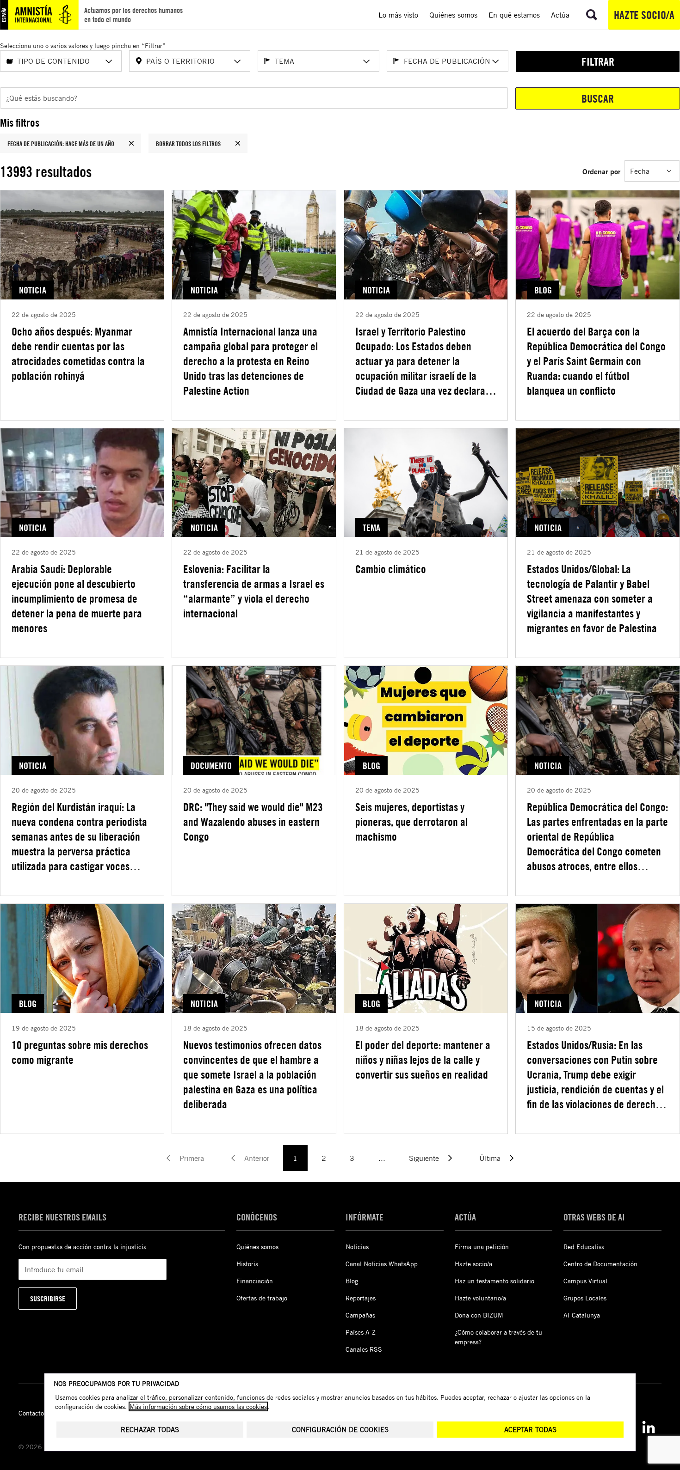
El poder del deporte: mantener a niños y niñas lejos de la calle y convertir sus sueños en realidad (422, 1059)
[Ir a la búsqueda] (591, 15)
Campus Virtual (585, 1281)
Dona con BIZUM (479, 1315)
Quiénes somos (257, 1246)
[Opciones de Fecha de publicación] (495, 61)
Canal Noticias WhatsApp (382, 1264)
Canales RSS (364, 1349)
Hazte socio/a (644, 15)
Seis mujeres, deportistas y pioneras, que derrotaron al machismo (411, 821)
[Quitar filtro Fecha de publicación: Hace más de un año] (131, 143)
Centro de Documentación (600, 1264)
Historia (247, 1264)
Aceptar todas (530, 1429)
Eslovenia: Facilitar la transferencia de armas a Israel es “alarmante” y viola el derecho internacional (253, 591)
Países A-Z (361, 1332)
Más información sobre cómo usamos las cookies (198, 1406)
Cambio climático (390, 569)
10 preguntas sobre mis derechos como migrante (80, 1052)
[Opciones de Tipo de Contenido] (108, 61)
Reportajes (361, 1298)
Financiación (254, 1281)
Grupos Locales (584, 1298)
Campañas (360, 1315)
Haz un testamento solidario (494, 1281)
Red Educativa (584, 1246)
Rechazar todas (150, 1429)
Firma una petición (482, 1246)
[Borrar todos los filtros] (238, 143)
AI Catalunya (581, 1315)
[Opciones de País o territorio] (237, 61)
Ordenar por (601, 171)
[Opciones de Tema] (366, 61)
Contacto (31, 1413)
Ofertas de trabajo (261, 1298)
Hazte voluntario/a (480, 1298)
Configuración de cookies (340, 1429)
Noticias (357, 1246)
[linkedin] (648, 1427)
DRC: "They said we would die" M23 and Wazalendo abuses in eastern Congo (253, 821)
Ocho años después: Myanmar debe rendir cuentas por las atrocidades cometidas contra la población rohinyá (78, 353)
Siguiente (424, 1158)
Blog (352, 1281)
